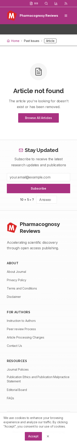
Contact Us (14, 345)
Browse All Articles (38, 118)
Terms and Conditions (22, 288)
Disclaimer (14, 296)
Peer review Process (21, 329)
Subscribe (38, 188)
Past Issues (31, 41)
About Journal (16, 271)
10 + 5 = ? (27, 199)
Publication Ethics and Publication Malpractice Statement (38, 379)
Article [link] (50, 41)
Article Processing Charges (25, 337)
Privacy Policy (16, 280)
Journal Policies (17, 369)
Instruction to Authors (21, 320)
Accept (33, 436)
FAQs (10, 398)
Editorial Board (17, 390)
